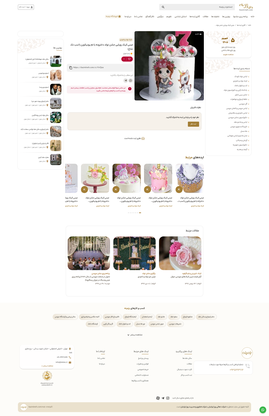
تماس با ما (138, 17)
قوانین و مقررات (143, 364)
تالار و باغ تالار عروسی (112, 316)
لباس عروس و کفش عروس (236, 108)
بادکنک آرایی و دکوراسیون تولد (235, 90)
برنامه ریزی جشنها (240, 17)
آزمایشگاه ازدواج (130, 316)
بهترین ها (226, 17)
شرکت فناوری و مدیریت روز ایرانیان (194, 407)
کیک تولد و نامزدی (240, 81)
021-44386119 (62, 357)
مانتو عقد (161, 316)
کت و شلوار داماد (240, 85)
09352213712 (236, 370)
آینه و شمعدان (147, 316)
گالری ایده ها (195, 17)
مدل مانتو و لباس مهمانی (237, 135)
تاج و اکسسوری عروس (238, 126)
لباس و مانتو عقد (240, 122)
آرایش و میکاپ (241, 140)
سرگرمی (160, 17)
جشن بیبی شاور (241, 95)
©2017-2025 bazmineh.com (41, 407)
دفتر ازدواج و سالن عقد (206, 316)
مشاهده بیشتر (136, 335)
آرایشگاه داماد (93, 324)
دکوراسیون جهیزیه (240, 145)
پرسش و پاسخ (143, 358)
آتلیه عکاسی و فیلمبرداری (90, 316)
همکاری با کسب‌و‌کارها (140, 380)
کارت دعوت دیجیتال (184, 369)
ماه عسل (243, 131)
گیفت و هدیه (242, 149)
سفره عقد (173, 316)
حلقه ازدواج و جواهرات (238, 99)
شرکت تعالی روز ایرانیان (217, 407)
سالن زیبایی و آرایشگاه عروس (65, 316)
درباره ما (128, 17)
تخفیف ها (215, 17)
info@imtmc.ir (62, 362)
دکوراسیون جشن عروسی (237, 117)
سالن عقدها (187, 358)
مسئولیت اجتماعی (142, 375)
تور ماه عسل (140, 324)
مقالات (205, 17)
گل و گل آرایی (108, 324)
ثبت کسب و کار (186, 375)
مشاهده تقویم (228, 54)
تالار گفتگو (150, 17)
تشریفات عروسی (175, 324)
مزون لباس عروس (157, 324)
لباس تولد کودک (240, 76)
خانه (252, 17)
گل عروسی (243, 104)
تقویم (169, 17)
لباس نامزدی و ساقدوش (237, 113)
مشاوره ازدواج (188, 316)
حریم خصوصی (143, 369)
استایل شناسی (181, 17)
